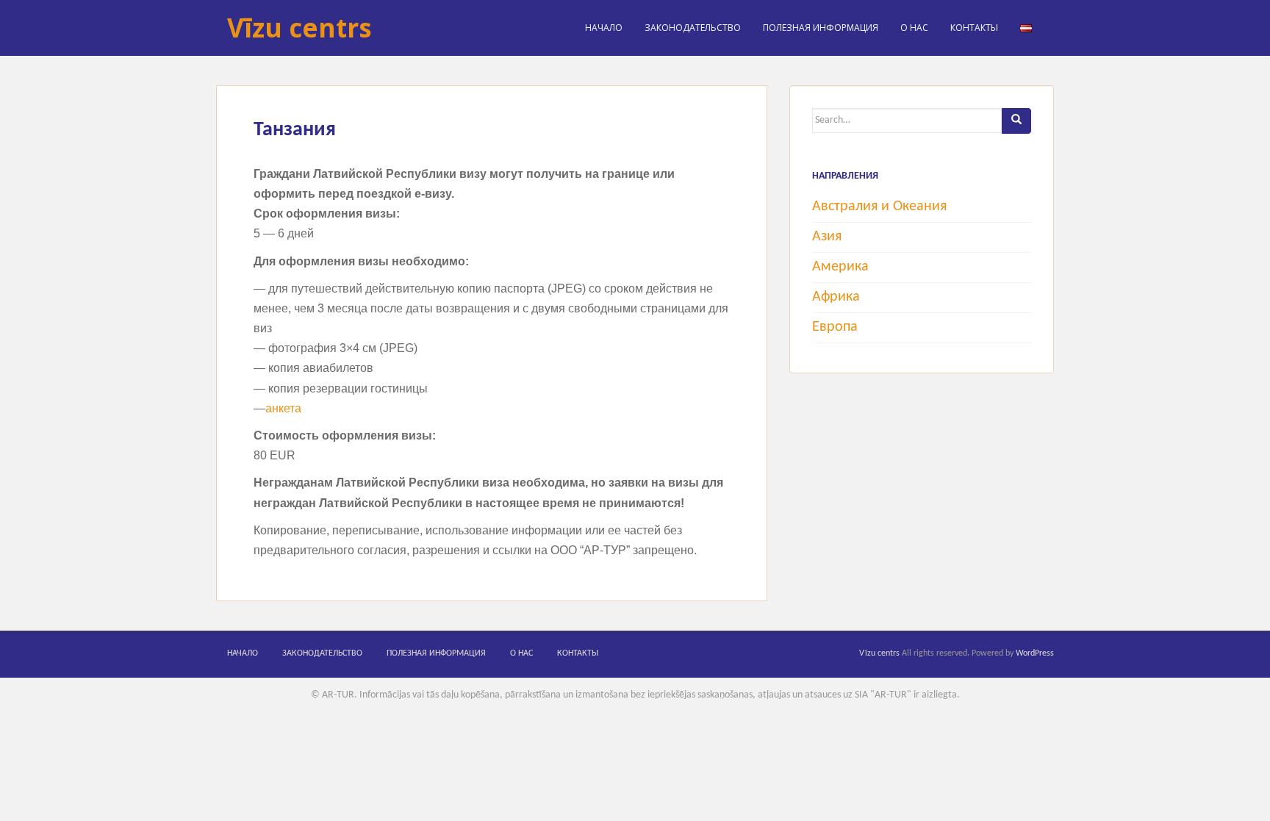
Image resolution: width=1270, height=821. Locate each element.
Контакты (974, 27)
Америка (840, 266)
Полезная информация (820, 27)
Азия (827, 236)
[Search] (1016, 121)
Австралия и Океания (879, 206)
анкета (283, 408)
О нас (914, 27)
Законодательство (693, 27)
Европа (835, 327)
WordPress (1035, 653)
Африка (836, 297)
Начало (604, 27)
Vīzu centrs (299, 27)
